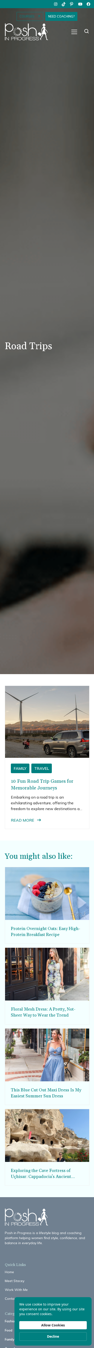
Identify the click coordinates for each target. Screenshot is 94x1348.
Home (9, 1272)
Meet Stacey (14, 1281)
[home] (29, 32)
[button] (74, 32)
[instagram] (56, 4)
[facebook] (88, 4)
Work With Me (16, 1290)
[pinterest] (72, 4)
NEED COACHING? (61, 16)
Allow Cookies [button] (53, 1325)
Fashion (11, 1321)
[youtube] (80, 4)
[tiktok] (64, 4)
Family (9, 1339)
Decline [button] (53, 1336)
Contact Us (13, 1298)
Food (8, 1330)
